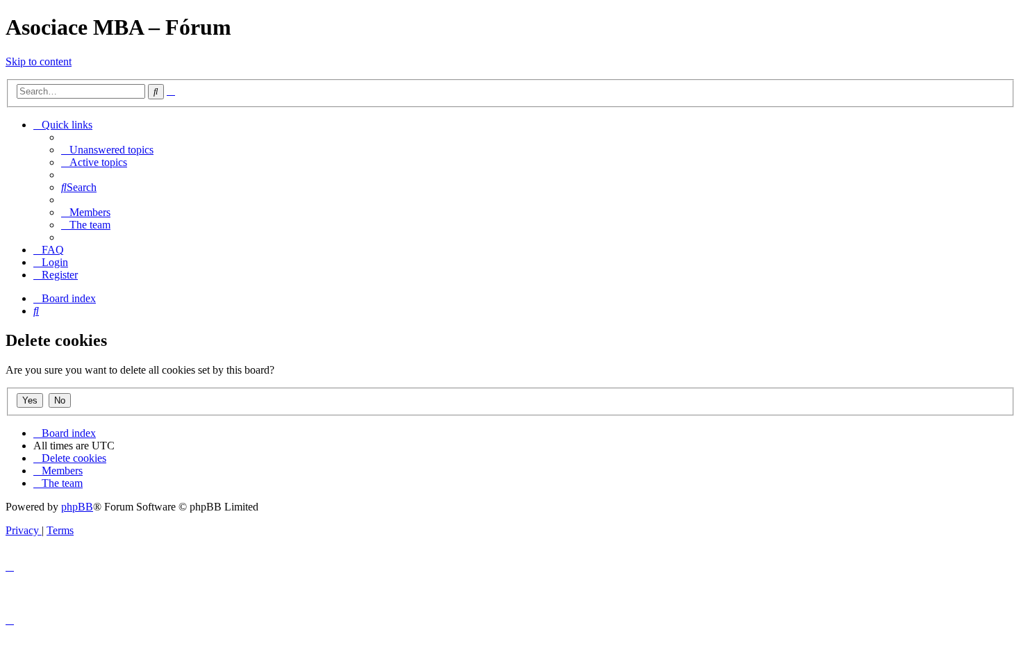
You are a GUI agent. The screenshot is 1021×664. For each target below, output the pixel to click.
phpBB (77, 507)
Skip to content (39, 61)
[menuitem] (107, 150)
